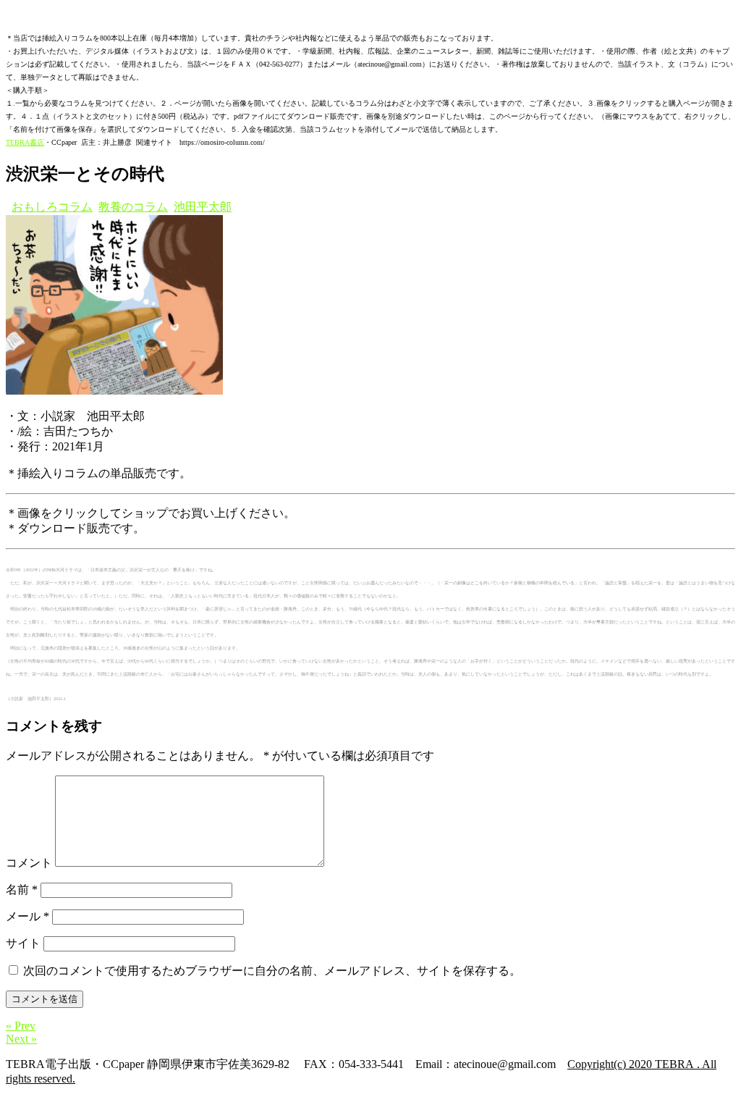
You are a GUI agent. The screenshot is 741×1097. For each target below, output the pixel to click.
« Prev (20, 1026)
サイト (23, 943)
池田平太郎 (203, 207)
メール (27, 916)
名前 (22, 889)
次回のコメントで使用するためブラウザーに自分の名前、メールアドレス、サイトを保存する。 (272, 970)
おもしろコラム (52, 207)
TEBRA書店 (25, 142)
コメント (29, 863)
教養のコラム (133, 207)
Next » (21, 1039)
